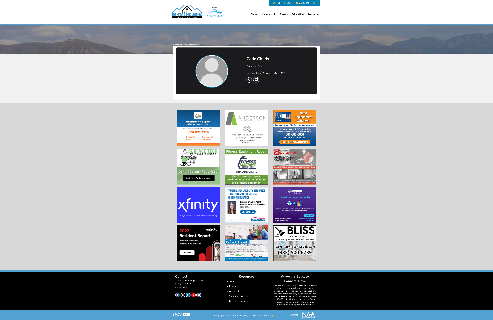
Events (284, 14)
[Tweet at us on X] (183, 295)
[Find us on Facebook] (177, 295)
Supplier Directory (239, 295)
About (254, 14)
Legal (271, 315)
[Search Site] (314, 3)
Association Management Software (184, 317)
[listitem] (249, 78)
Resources (313, 14)
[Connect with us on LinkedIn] (188, 295)
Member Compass (239, 300)
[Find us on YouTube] (193, 295)
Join (231, 281)
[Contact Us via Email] (198, 295)
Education (298, 14)
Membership (269, 14)
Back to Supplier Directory (187, 44)
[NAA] (308, 315)
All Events (234, 291)
